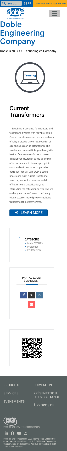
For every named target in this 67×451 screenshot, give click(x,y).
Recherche (4, 3)
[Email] (31, 304)
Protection (32, 246)
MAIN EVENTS (35, 243)
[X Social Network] (31, 295)
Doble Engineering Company (22, 33)
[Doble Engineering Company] (15, 13)
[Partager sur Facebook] (23, 295)
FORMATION (34, 250)
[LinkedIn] (39, 295)
